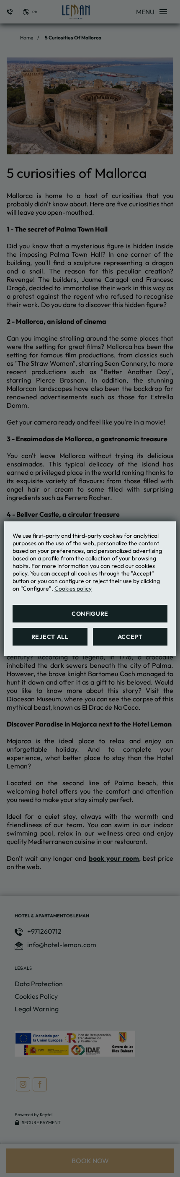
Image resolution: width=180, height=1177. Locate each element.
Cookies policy (73, 588)
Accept (130, 637)
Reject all (50, 637)
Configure (90, 613)
